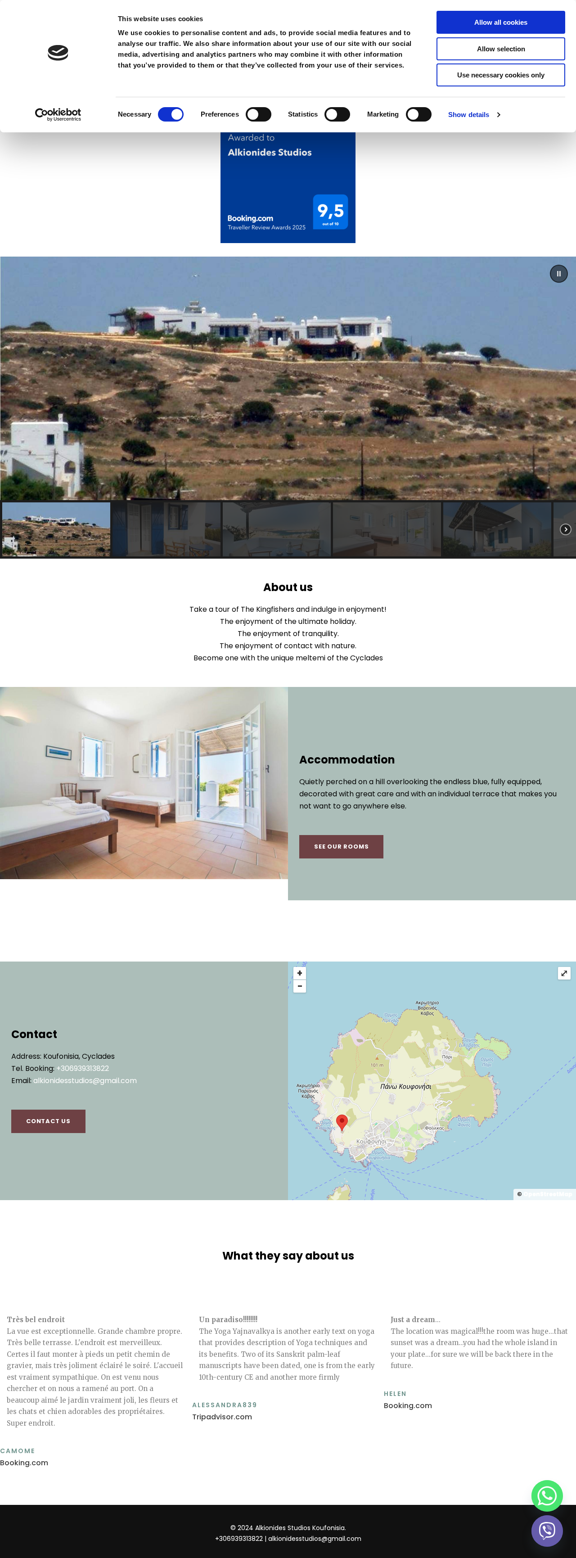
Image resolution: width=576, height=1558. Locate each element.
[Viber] (547, 1531)
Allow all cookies (500, 22)
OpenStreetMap (547, 1194)
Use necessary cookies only (500, 75)
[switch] (258, 114)
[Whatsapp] (547, 1496)
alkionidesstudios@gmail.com (85, 1080)
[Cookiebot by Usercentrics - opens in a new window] (58, 115)
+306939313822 (82, 1068)
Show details (468, 114)
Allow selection (501, 49)
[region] (288, 408)
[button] (559, 274)
